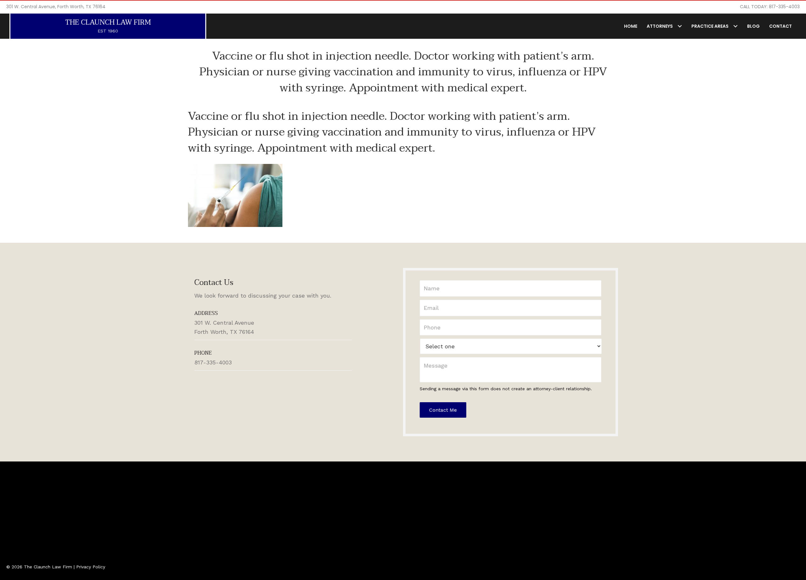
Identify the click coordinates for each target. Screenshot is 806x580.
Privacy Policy (90, 566)
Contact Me (443, 410)
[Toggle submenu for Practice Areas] (735, 26)
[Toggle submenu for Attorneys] (679, 26)
